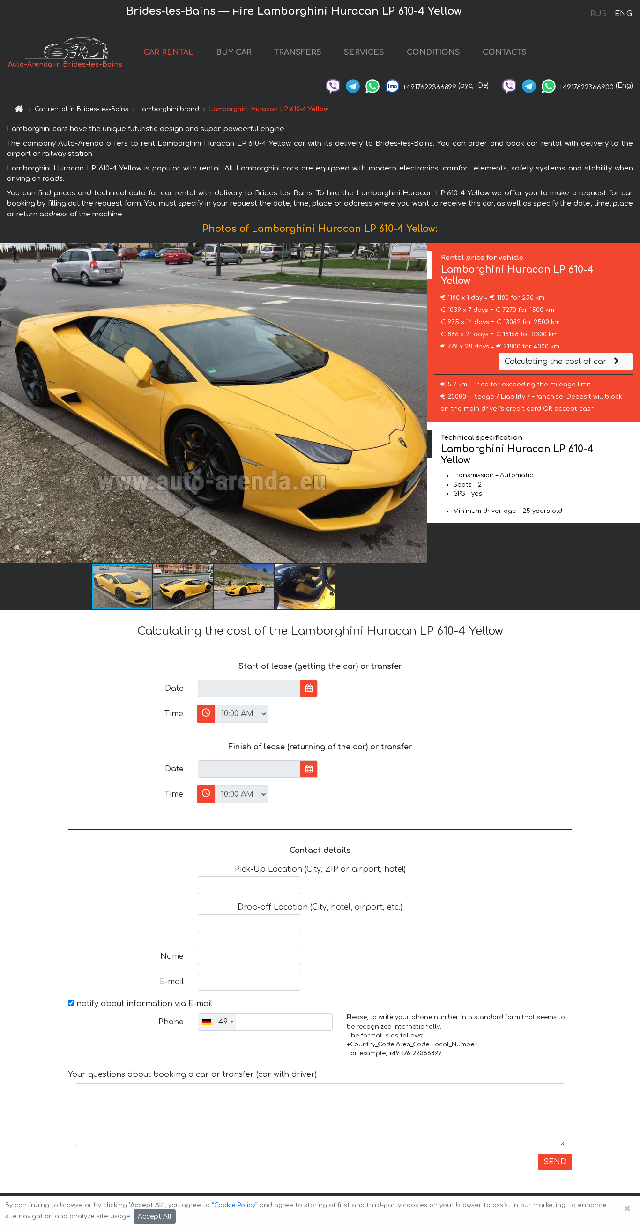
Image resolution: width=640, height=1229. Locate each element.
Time (173, 714)
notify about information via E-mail (143, 1003)
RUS (598, 14)
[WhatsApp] (372, 85)
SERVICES (364, 52)
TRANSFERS (297, 52)
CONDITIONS (433, 52)
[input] (249, 688)
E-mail (172, 981)
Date (174, 688)
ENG (623, 14)
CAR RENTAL (168, 52)
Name (172, 956)
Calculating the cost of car (557, 361)
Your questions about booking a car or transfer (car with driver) (192, 1074)
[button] (183, 586)
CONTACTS (505, 52)
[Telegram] (353, 85)
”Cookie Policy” (235, 1205)
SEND (554, 1162)
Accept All (154, 1216)
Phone (171, 1022)
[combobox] (217, 1022)
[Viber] (333, 85)
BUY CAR (234, 52)
